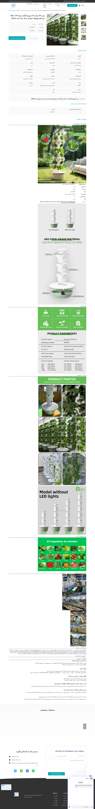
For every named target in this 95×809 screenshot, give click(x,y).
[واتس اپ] (35, 771)
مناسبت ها (63, 3)
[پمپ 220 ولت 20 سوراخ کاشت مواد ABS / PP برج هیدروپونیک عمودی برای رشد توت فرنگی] (62, 29)
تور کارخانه (66, 798)
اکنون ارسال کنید (57, 773)
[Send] (70, 806)
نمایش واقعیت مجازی (44, 5)
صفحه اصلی (29, 3)
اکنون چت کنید (72, 5)
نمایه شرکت (65, 795)
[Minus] (69, 778)
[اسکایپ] (29, 771)
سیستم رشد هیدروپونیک (25, 10)
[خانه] (14, 5)
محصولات (36, 3)
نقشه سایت (65, 802)
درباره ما (50, 3)
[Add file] (92, 806)
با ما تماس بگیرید (57, 4)
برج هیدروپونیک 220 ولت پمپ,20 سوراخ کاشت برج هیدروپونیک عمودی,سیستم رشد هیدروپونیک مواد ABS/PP (63, 699)
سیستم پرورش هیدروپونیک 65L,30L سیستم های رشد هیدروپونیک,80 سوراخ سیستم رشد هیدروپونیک (60, 696)
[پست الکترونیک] (17, 771)
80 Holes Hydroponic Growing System (32, 699)
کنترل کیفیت (65, 800)
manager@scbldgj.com (15, 759)
